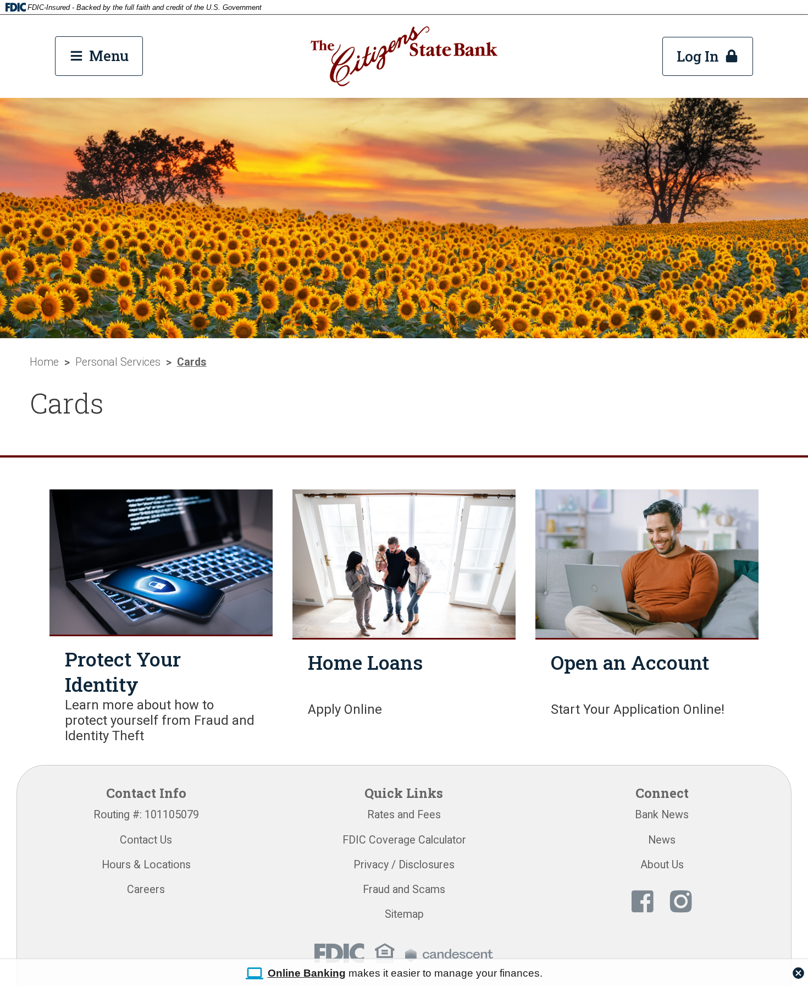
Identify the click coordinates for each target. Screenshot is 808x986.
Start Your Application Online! (637, 709)
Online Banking (307, 973)
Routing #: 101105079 (146, 814)
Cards (192, 362)
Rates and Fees (404, 814)
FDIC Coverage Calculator (404, 840)
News (662, 840)
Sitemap (404, 914)
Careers (146, 889)
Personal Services (118, 362)
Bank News (662, 814)
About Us (662, 864)
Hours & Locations (146, 864)
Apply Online (345, 709)
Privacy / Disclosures (404, 864)
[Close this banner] (798, 970)
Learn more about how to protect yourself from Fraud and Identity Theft (159, 720)
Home (44, 362)
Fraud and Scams (404, 889)
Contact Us (146, 840)
